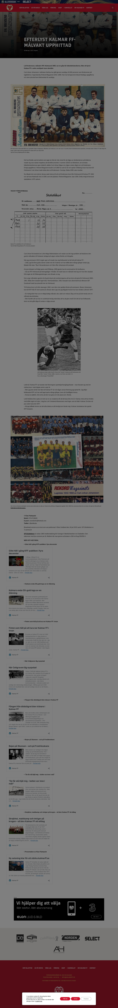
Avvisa (75, 998)
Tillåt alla (65, 998)
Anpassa (86, 998)
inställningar (38, 1001)
